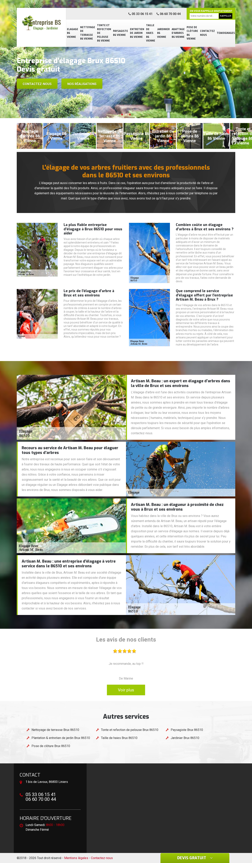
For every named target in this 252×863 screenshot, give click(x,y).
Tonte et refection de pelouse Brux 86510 (129, 730)
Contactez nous (207, 33)
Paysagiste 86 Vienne (120, 33)
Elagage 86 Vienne (72, 33)
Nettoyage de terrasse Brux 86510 (55, 730)
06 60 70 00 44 (170, 14)
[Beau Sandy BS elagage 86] (41, 22)
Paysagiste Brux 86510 (187, 730)
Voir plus (126, 690)
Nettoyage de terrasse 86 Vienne (87, 33)
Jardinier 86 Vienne (163, 33)
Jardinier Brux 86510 (185, 738)
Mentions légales (76, 858)
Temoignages (226, 33)
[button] (122, 115)
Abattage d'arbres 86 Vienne (178, 33)
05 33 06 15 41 (142, 14)
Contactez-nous (37, 84)
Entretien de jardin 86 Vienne (137, 33)
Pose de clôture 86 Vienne (192, 33)
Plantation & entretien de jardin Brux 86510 (61, 738)
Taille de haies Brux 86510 (119, 738)
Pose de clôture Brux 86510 (51, 746)
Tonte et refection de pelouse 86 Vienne (104, 33)
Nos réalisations (81, 84)
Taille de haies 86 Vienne (150, 33)
